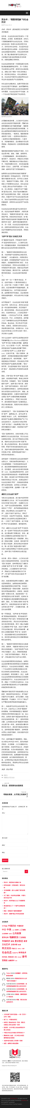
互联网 (17, 930)
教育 (25, 941)
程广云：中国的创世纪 (10, 1019)
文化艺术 (6, 944)
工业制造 (22, 937)
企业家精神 (5, 933)
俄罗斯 (10, 933)
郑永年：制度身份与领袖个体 (12, 882)
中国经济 (20, 926)
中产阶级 (4, 926)
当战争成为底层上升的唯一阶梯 (13, 1040)
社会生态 (7, 952)
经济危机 (4, 957)
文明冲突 (14, 945)
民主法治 (11, 777)
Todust (8, 973)
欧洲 (19, 944)
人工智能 (22, 930)
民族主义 (14, 948)
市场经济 (6, 941)
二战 (13, 930)
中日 (4, 929)
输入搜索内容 (6, 868)
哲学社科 (5, 937)
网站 (3, 852)
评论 (3, 813)
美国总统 (11, 957)
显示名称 (5, 838)
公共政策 (16, 933)
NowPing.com (13, 1098)
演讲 (23, 948)
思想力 (6, 775)
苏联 (15, 957)
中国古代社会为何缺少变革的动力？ (14, 1032)
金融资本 (11, 960)
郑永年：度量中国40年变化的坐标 (14, 914)
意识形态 (19, 941)
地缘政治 (6, 777)
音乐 (16, 960)
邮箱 (3, 845)
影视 (12, 941)
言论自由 (19, 957)
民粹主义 (20, 948)
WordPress (24, 1100)
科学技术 (22, 952)
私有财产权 (15, 952)
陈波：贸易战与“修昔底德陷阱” (13, 911)
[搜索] (26, 871)
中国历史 (12, 926)
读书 (24, 956)
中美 (9, 929)
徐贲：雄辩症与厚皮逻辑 (11, 1043)
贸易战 (5, 960)
